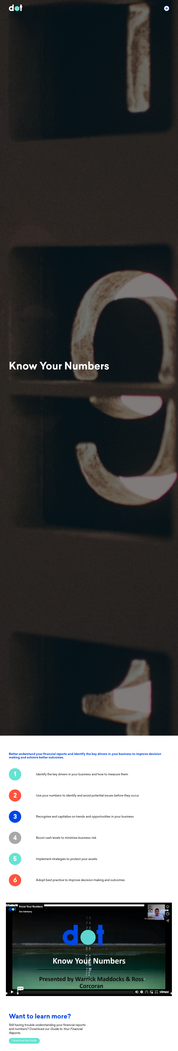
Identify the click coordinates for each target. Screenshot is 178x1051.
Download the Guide (24, 1040)
